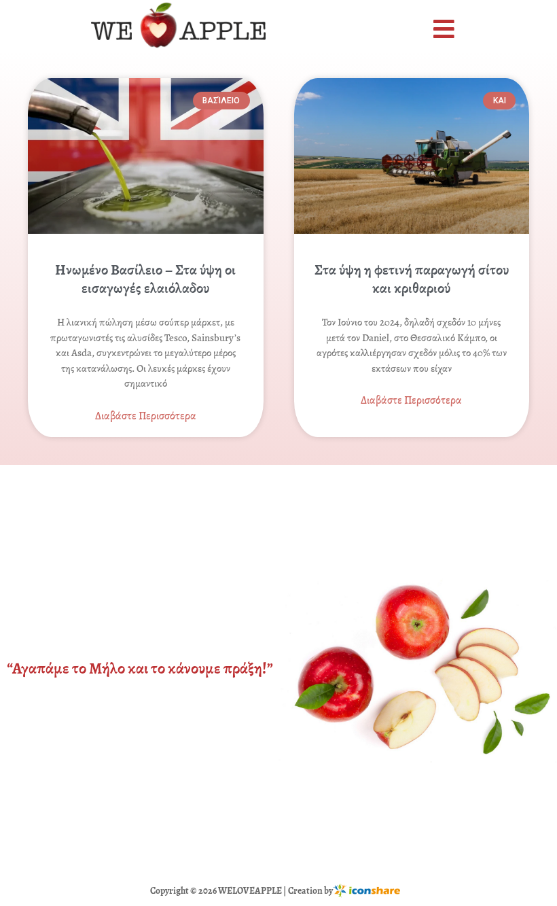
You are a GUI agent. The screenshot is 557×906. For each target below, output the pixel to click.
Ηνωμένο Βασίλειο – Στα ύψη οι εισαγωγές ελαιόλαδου (145, 279)
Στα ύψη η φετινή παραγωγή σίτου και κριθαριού (412, 279)
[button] (445, 29)
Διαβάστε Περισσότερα (145, 415)
